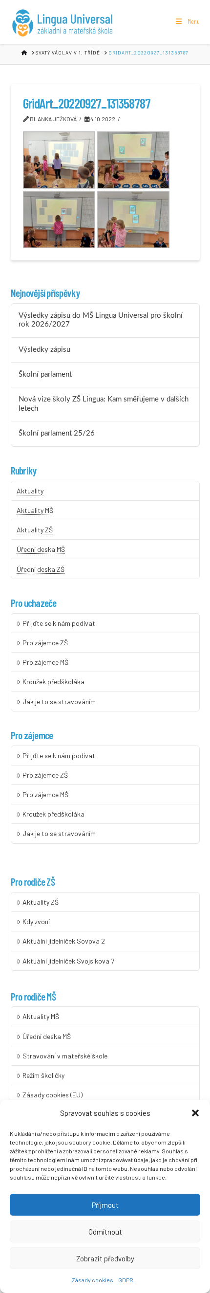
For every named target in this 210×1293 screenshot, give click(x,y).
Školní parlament (45, 374)
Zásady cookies (92, 1279)
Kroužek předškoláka (53, 681)
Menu (194, 21)
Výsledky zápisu (44, 349)
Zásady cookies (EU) (52, 1095)
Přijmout (105, 1205)
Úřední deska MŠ (41, 549)
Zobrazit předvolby (105, 1258)
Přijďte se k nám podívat (58, 623)
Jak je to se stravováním (59, 701)
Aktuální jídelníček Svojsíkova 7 (68, 961)
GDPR (125, 1279)
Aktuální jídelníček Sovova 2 (63, 941)
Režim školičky (43, 1075)
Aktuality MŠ (35, 510)
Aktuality (30, 491)
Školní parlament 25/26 (57, 433)
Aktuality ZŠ (35, 530)
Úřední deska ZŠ (40, 569)
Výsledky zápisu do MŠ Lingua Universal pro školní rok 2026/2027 (101, 320)
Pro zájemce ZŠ (45, 642)
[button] (195, 1113)
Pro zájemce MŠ (45, 662)
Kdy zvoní (36, 921)
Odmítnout (105, 1231)
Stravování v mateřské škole (64, 1056)
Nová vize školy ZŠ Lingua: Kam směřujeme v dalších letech (104, 404)
